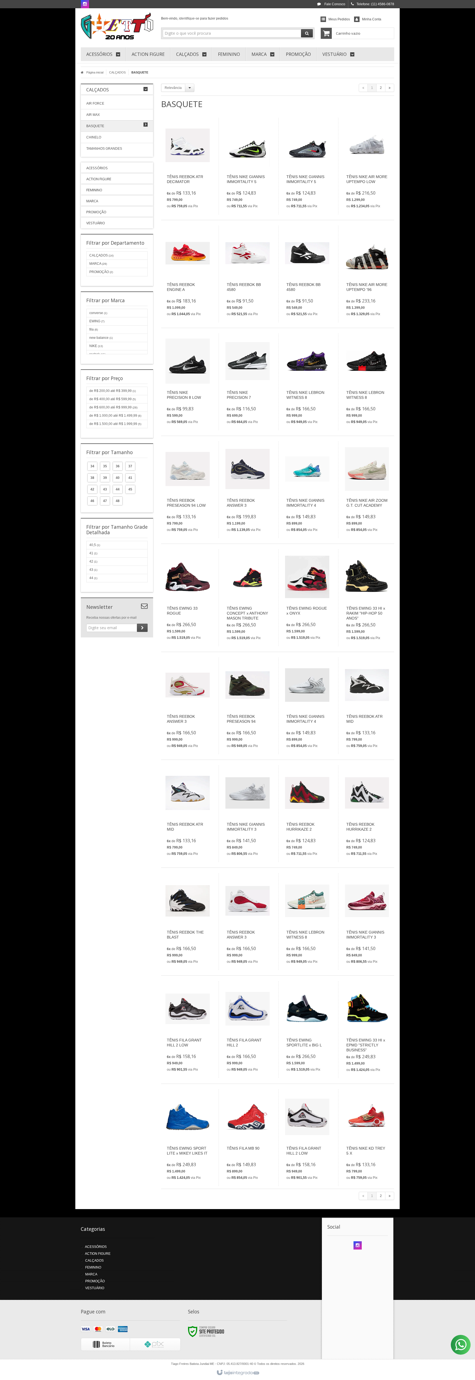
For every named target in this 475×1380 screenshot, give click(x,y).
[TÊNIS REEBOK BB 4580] (247, 274)
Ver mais (190, 188)
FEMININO (93, 1267)
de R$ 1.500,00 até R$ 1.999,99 (115, 424)
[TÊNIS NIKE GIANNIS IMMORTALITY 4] (307, 489)
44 (93, 578)
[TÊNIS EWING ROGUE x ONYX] (307, 597)
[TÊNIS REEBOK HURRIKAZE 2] (307, 813)
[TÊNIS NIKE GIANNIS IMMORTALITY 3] (247, 813)
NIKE (96, 346)
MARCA (98, 264)
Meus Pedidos (339, 19)
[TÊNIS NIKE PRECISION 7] (247, 382)
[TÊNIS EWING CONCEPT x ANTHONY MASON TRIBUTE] (247, 597)
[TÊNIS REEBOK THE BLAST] (188, 921)
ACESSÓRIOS (96, 1247)
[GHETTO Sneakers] (117, 26)
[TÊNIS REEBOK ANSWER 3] (247, 489)
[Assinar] (142, 628)
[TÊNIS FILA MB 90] (247, 1137)
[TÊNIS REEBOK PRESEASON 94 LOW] (188, 489)
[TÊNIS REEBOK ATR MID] (367, 706)
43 (93, 570)
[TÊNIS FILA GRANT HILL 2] (247, 1029)
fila (93, 329)
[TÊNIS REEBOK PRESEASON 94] (247, 706)
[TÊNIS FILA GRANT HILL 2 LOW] (188, 1029)
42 (93, 561)
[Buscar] (307, 33)
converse (98, 313)
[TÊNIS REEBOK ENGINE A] (188, 274)
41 (93, 553)
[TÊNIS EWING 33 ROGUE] (188, 597)
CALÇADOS (117, 72)
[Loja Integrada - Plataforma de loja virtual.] (237, 1373)
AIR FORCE (95, 103)
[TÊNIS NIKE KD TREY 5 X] (367, 1137)
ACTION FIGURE (98, 1254)
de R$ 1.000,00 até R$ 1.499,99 (115, 416)
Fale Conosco (334, 4)
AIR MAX (93, 115)
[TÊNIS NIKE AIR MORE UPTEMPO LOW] (367, 166)
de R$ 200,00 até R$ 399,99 (112, 391)
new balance (101, 338)
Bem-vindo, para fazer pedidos (194, 18)
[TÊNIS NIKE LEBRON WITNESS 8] (307, 382)
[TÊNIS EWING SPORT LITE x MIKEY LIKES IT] (188, 1137)
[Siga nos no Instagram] (85, 4)
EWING (96, 321)
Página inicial (94, 72)
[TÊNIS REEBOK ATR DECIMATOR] (188, 166)
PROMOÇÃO (101, 272)
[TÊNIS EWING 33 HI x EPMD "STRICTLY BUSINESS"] (367, 1029)
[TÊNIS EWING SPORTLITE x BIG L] (307, 1029)
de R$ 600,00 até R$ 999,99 (113, 407)
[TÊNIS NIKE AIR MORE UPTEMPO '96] (367, 274)
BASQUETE (95, 126)
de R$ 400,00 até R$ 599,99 (112, 399)
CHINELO (93, 137)
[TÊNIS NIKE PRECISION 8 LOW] (188, 382)
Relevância (173, 88)
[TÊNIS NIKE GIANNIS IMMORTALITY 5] (247, 166)
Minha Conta (371, 19)
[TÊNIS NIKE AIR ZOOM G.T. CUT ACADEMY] (367, 489)
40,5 (94, 545)
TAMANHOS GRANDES (104, 149)
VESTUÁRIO (94, 1288)
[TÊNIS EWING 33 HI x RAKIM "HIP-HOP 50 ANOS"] (367, 597)
